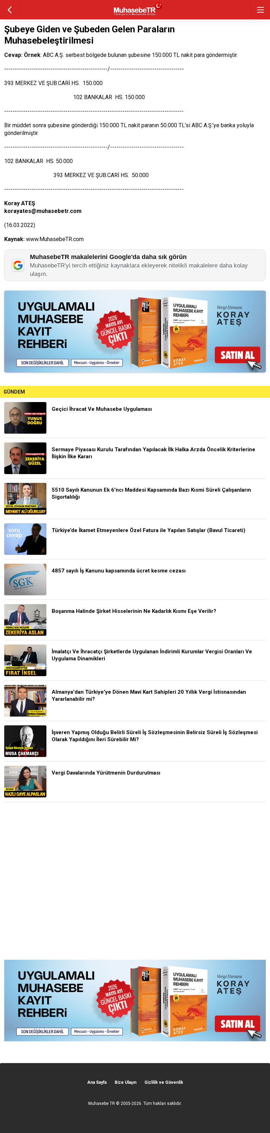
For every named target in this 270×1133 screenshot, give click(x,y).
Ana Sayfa (97, 1082)
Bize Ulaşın (125, 1082)
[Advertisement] (135, 880)
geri (9, 9)
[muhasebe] (135, 15)
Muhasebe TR (101, 1103)
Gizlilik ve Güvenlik (163, 1082)
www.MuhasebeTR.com (55, 239)
